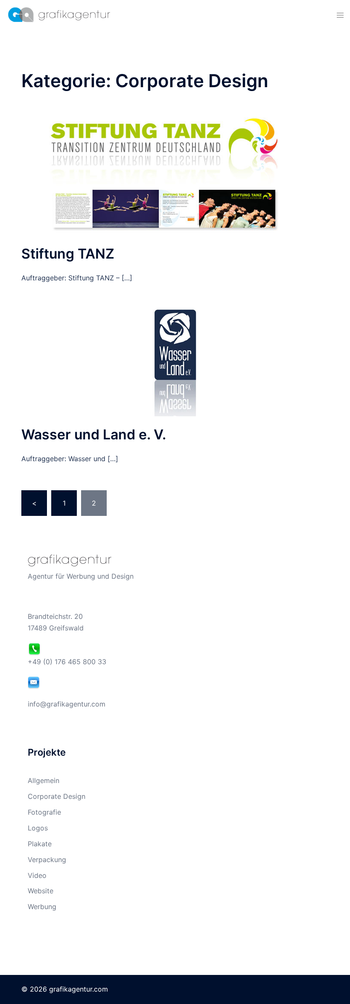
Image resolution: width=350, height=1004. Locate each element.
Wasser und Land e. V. (93, 434)
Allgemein (43, 780)
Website (40, 890)
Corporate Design (56, 796)
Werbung (42, 906)
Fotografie (44, 812)
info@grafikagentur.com (66, 704)
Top (329, 983)
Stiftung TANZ (67, 253)
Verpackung (47, 859)
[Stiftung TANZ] (175, 175)
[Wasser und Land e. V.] (175, 362)
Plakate (40, 843)
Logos (38, 828)
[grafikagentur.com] (58, 14)
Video (37, 875)
